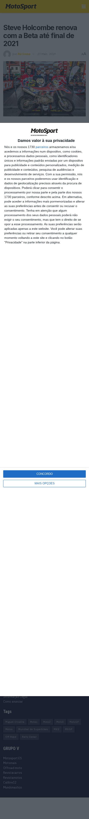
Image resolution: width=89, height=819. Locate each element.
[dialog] (44, 409)
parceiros (42, 146)
